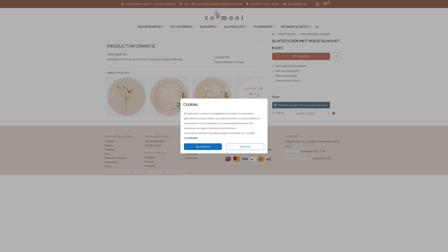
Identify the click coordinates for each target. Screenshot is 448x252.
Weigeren (245, 146)
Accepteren (203, 146)
